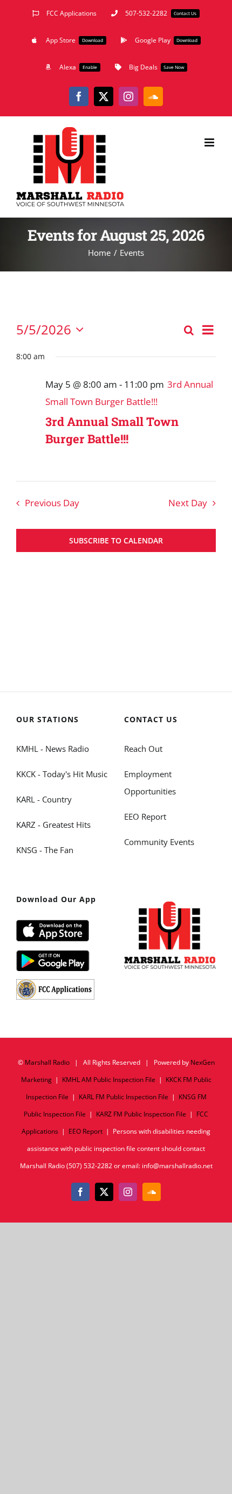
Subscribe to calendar (116, 540)
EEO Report (145, 816)
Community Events (159, 841)
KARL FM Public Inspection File (123, 1096)
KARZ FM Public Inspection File (141, 1114)
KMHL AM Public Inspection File (108, 1079)
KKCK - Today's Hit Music (61, 774)
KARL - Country (44, 799)
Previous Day (52, 503)
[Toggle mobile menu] (210, 142)
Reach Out (143, 748)
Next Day (187, 503)
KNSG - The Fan (44, 849)
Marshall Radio (47, 1062)
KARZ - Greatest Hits (53, 824)
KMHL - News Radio (52, 748)
